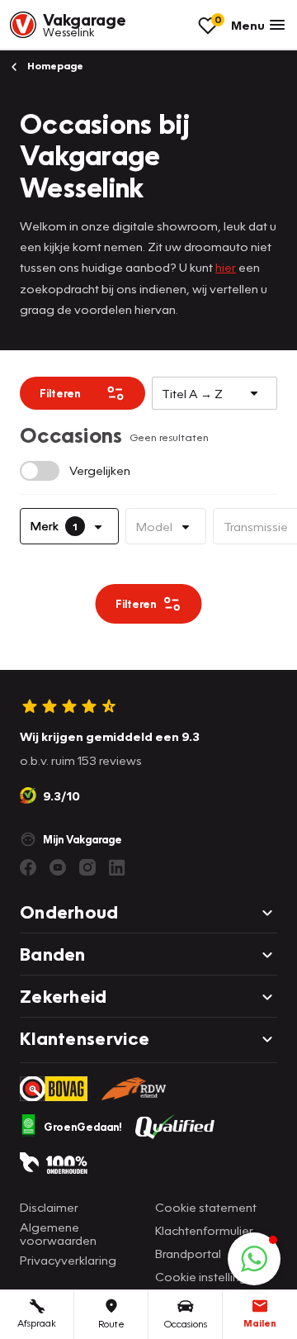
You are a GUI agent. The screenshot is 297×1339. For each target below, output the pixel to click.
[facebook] (28, 867)
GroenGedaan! (83, 1126)
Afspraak (36, 1323)
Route (111, 1324)
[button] (254, 1258)
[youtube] (58, 867)
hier (225, 266)
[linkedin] (117, 867)
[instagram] (87, 867)
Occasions (185, 1324)
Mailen (259, 1323)
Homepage (54, 65)
